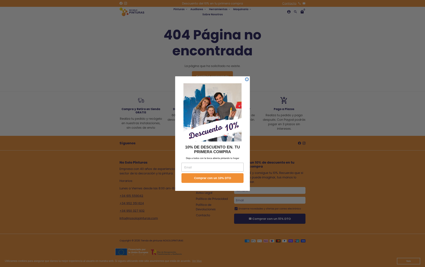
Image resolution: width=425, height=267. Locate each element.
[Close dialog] (247, 79)
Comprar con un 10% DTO (212, 178)
